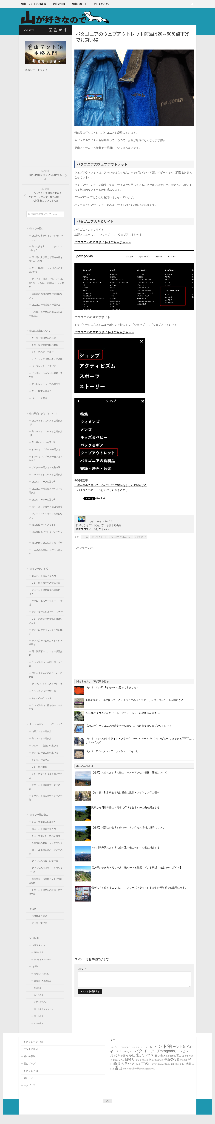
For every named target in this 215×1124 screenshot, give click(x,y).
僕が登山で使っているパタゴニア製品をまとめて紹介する (112, 485)
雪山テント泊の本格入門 (44, 829)
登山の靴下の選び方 (41, 391)
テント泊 (162, 1046)
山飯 (186, 1056)
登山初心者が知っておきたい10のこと (46, 237)
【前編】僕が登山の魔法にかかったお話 (45, 314)
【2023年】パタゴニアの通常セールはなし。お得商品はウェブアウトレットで (129, 725)
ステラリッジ (137, 1047)
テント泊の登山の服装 (43, 352)
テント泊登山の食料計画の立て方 (45, 664)
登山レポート (79, 4)
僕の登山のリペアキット (44, 525)
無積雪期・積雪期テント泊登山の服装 (45, 881)
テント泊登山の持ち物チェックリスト (45, 707)
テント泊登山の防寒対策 (44, 691)
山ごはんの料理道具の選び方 (46, 305)
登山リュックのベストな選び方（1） (45, 422)
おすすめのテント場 (41, 698)
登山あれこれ (101, 4)
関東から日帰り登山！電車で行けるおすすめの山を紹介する (125, 807)
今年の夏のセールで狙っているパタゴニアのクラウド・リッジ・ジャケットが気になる (134, 700)
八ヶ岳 (122, 1055)
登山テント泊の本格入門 (44, 576)
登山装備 (183, 1060)
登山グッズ (30, 1063)
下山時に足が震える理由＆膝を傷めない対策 (45, 259)
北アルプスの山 (40, 1002)
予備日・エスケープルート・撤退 (45, 603)
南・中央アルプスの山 (43, 1009)
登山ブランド (140, 537)
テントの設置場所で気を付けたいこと (45, 621)
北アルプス (145, 1055)
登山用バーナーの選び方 (44, 499)
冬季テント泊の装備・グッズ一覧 (45, 798)
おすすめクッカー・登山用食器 (47, 507)
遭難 (188, 1063)
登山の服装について (40, 330)
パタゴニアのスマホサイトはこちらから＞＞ (104, 332)
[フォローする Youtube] (55, 30)
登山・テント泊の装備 (33, 4)
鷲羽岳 (142, 1069)
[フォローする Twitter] (60, 30)
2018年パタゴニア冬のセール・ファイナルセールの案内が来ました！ (124, 713)
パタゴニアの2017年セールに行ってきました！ (112, 687)
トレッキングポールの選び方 (46, 449)
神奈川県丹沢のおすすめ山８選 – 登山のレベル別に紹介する (125, 847)
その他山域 (38, 1023)
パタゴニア (30, 1085)
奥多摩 (166, 1055)
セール (85, 537)
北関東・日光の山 (41, 974)
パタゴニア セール (99, 537)
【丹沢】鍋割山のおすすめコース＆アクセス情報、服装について (127, 827)
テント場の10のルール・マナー (47, 612)
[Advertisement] (103, 576)
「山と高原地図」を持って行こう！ (45, 552)
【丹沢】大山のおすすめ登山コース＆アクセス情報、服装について (129, 772)
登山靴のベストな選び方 (44, 442)
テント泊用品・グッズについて (45, 724)
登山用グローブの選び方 (44, 481)
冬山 (132, 1055)
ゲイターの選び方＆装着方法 (46, 467)
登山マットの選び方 (41, 738)
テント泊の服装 (39, 767)
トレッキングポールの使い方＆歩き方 (45, 458)
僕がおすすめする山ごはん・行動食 (45, 675)
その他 (32, 908)
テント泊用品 (31, 1049)
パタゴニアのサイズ (124, 1051)
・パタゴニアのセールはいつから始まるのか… (102, 490)
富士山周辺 (38, 1016)
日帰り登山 (38, 952)
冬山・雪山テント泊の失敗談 (46, 836)
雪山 (118, 1068)
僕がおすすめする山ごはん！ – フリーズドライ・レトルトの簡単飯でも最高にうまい (139, 887)
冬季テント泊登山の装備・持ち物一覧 (45, 892)
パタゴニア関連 (39, 398)
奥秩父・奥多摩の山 (42, 981)
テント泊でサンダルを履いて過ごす (45, 776)
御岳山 (115, 1060)
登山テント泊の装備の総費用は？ (44, 592)
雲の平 (135, 1068)
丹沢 (113, 1055)
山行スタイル (38, 945)
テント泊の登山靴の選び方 (45, 753)
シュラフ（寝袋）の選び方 (45, 745)
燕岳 (151, 1059)
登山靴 (138, 1064)
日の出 (121, 1060)
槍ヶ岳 (138, 1060)
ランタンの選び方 (40, 760)
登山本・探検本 (39, 923)
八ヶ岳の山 (38, 995)
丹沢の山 (38, 988)
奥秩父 (173, 1056)
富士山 (180, 1055)
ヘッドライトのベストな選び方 (47, 474)
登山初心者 (171, 1059)
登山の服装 (30, 1056)
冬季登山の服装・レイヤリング (47, 843)
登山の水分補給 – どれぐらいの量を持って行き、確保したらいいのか (46, 283)
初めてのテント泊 (38, 568)
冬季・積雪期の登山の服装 (45, 345)
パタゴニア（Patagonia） (121, 537)
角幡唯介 (174, 1064)
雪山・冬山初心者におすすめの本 (45, 852)
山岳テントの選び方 (41, 731)
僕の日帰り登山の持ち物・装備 (47, 543)
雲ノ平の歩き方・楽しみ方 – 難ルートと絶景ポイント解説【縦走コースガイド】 (136, 867)
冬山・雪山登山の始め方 (44, 822)
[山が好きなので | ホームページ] (65, 17)
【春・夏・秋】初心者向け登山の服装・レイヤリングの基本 (125, 792)
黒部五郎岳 (150, 1069)
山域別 (35, 966)
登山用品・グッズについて (43, 413)
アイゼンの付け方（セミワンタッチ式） (45, 870)
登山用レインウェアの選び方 (46, 384)
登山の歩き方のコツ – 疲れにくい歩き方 (46, 248)
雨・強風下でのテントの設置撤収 (45, 653)
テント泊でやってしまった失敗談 (45, 632)
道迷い (182, 1064)
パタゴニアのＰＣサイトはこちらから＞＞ (102, 242)
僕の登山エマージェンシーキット (45, 534)
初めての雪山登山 (38, 814)
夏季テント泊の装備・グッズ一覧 (45, 787)
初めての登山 (36, 228)
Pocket (100, 498)
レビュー (185, 1051)
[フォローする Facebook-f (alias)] (65, 30)
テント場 (148, 1047)
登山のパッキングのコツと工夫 (47, 684)
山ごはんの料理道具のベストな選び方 (45, 491)
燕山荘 (145, 1060)
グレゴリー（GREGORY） (120, 1047)
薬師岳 (167, 1064)
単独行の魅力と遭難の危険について (45, 296)
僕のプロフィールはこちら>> (92, 529)
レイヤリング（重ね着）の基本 (47, 359)
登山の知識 (59, 4)
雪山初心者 (127, 1069)
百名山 (146, 1064)
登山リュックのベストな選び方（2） (45, 433)
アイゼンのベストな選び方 (45, 861)
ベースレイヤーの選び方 (44, 366)
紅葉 (157, 1064)
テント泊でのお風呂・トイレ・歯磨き (45, 642)
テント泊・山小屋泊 (42, 959)
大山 (160, 1055)
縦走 (162, 1064)
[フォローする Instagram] (50, 30)
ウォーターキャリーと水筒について (45, 516)
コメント (82, 968)
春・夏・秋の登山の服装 (44, 338)
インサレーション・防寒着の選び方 (45, 375)
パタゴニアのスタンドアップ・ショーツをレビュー (114, 751)
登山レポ (28, 1078)
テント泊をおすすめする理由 (46, 583)
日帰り (130, 1059)
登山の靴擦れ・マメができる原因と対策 (45, 270)
